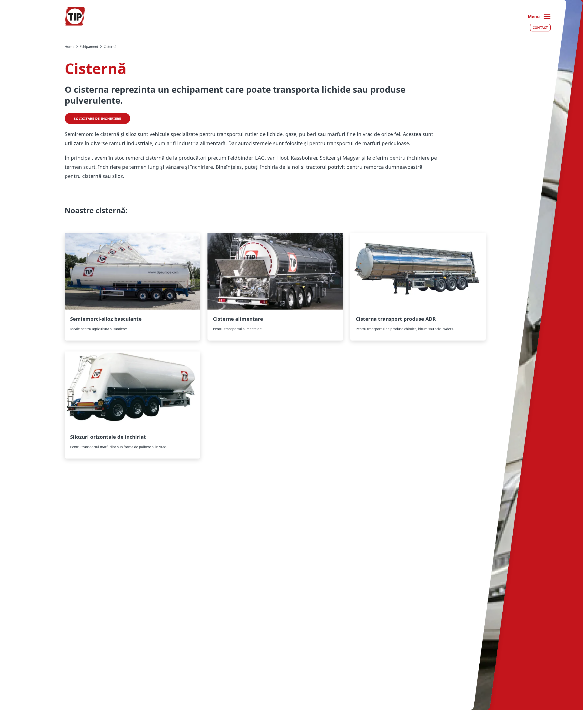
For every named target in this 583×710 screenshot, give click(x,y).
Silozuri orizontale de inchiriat (132, 405)
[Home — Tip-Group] (75, 16)
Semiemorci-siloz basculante (132, 287)
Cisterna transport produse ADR (418, 287)
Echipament (89, 46)
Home (69, 46)
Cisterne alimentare (275, 287)
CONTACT (540, 27)
